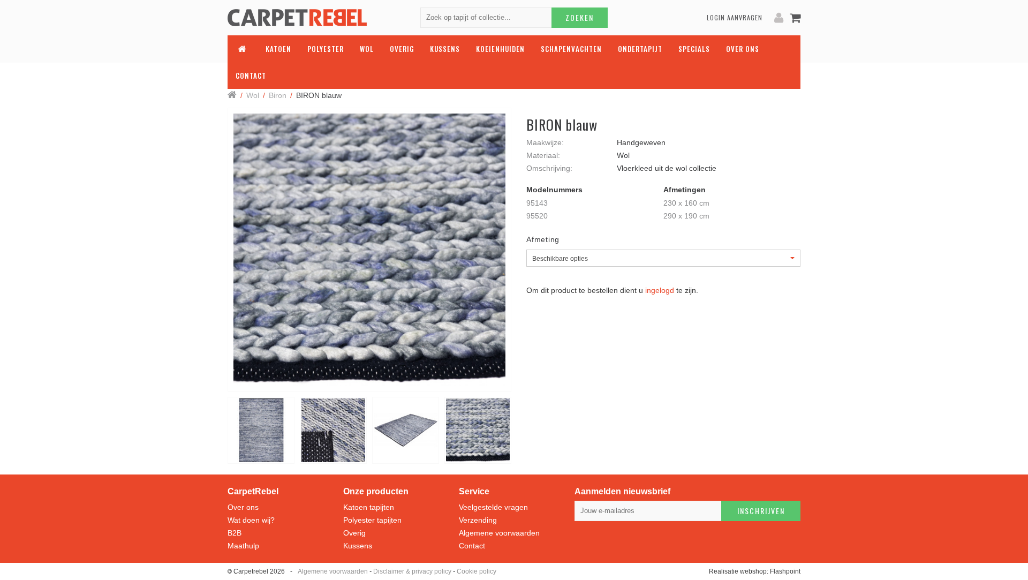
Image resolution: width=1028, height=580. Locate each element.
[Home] (232, 95)
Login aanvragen (734, 17)
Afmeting (543, 239)
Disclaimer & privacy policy (412, 571)
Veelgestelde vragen (493, 507)
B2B (234, 533)
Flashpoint (785, 571)
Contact (472, 545)
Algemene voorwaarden (499, 533)
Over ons (243, 507)
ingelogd (659, 290)
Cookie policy (476, 571)
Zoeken (579, 17)
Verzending (478, 520)
